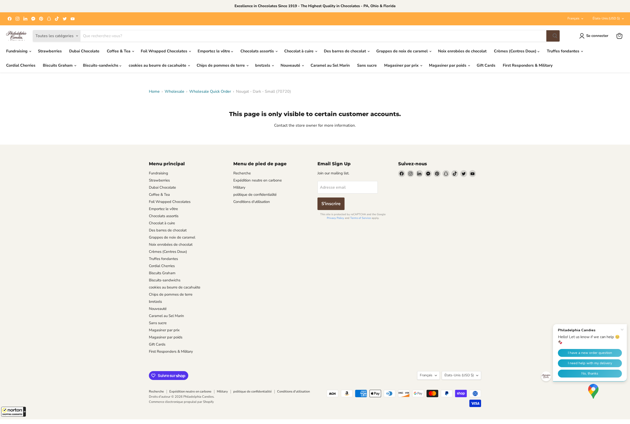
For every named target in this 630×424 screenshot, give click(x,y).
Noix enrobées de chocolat (462, 51)
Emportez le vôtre (214, 51)
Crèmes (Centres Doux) (515, 51)
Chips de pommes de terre (221, 65)
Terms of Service (360, 218)
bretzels (263, 65)
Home (154, 91)
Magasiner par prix (402, 65)
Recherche (242, 173)
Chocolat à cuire (299, 51)
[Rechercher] (553, 36)
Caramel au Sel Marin (330, 65)
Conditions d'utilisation (251, 201)
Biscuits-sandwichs (101, 65)
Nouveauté (291, 65)
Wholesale (174, 91)
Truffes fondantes (563, 51)
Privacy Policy (335, 218)
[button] (13, 412)
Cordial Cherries (20, 65)
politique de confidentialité (255, 194)
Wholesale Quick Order (210, 91)
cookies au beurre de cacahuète (158, 65)
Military (239, 187)
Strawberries (50, 51)
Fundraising (17, 51)
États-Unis (606, 18)
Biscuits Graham (58, 65)
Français (573, 18)
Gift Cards (486, 65)
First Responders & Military (527, 65)
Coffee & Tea (119, 51)
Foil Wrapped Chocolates (164, 51)
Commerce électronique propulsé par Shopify (181, 402)
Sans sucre (367, 65)
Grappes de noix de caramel (402, 51)
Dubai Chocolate (84, 51)
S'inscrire (331, 204)
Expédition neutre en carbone (257, 180)
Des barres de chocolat (345, 51)
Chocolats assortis (257, 51)
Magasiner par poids (448, 65)
